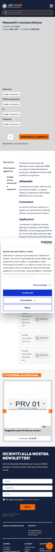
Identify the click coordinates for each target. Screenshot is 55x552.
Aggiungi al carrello (34, 136)
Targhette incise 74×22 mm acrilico (22, 430)
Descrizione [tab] (8, 162)
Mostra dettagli (40, 285)
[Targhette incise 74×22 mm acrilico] (27, 382)
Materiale (7, 89)
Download (43, 319)
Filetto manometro (11, 99)
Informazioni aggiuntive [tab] (9, 169)
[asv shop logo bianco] (12, 4)
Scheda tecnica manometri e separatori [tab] (11, 183)
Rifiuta (27, 308)
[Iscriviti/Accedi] (40, 6)
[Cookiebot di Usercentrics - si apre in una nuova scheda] (41, 242)
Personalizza (26, 300)
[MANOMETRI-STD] (27, 58)
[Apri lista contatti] (49, 545)
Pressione (35, 29)
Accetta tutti (27, 293)
